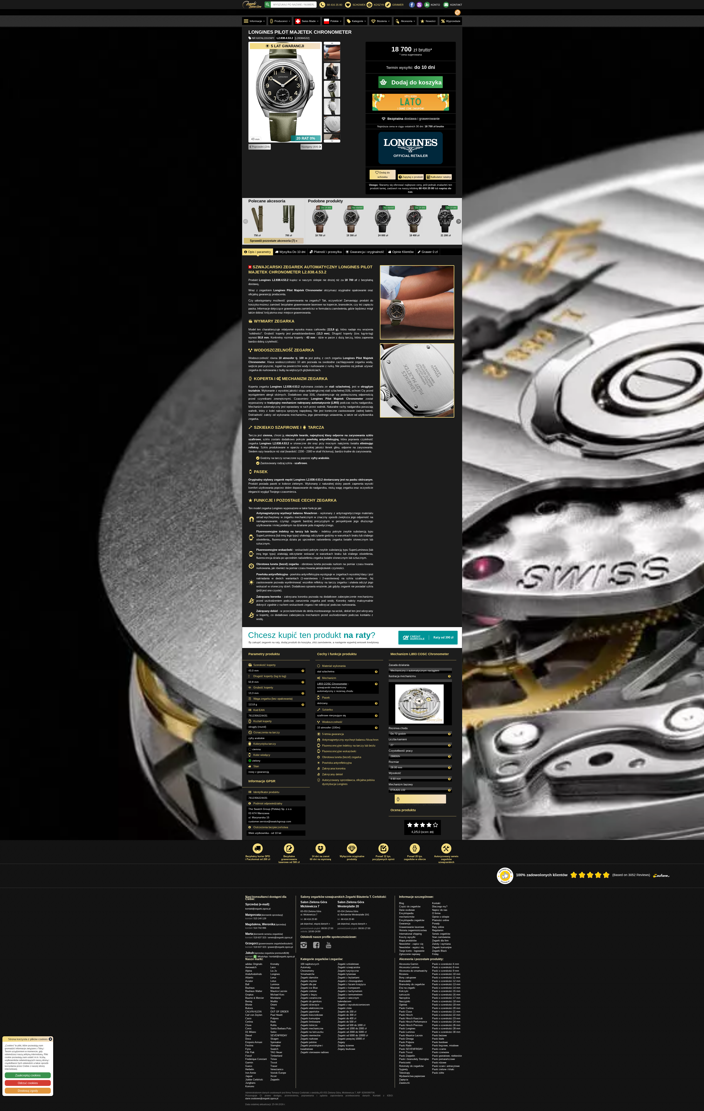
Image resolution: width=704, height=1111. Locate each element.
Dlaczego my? (439, 906)
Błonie (248, 1004)
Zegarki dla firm (440, 940)
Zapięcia (403, 1079)
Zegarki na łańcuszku (311, 1032)
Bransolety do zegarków (412, 984)
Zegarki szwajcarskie (349, 967)
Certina (249, 1021)
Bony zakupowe (407, 977)
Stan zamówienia (441, 937)
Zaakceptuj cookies (28, 1075)
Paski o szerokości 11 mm (446, 977)
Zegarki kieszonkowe (311, 1015)
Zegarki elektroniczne (311, 1008)
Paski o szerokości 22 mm (446, 1015)
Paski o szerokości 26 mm (446, 1025)
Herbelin (249, 1069)
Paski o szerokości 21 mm (446, 1011)
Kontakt (436, 903)
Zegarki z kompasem (349, 988)
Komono (249, 1086)
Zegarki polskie (308, 1042)
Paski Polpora (406, 1042)
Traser (273, 1066)
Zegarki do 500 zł (347, 1021)
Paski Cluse (405, 1011)
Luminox (274, 984)
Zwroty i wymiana (441, 944)
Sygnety (403, 1069)
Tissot (273, 1062)
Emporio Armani (253, 1042)
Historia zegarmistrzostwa (413, 930)
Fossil (248, 1055)
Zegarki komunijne (442, 947)
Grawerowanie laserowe (411, 927)
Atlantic (249, 977)
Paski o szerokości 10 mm (446, 974)
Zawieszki (404, 1083)
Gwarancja (404, 923)
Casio (248, 1018)
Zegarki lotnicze (308, 1025)
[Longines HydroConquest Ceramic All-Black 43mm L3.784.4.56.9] (445, 219)
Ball (247, 984)
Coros (248, 1028)
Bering (248, 1001)
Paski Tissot (405, 1052)
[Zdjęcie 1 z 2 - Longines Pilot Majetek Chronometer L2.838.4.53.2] (417, 302)
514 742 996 (260, 928)
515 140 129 (260, 918)
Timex (273, 1059)
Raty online (438, 927)
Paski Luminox (407, 1032)
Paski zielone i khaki (443, 1069)
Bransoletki (405, 981)
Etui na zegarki (407, 988)
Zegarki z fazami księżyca (352, 984)
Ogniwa (403, 1004)
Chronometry (307, 971)
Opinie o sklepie (440, 916)
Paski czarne (439, 1049)
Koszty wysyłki (407, 937)
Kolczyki (403, 991)
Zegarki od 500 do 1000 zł (351, 1025)
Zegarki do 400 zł (347, 1018)
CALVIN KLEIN (253, 1011)
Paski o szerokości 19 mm (446, 1004)
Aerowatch (250, 967)
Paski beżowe (439, 1035)
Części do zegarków (409, 906)
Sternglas (275, 1045)
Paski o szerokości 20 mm (446, 1008)
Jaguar (248, 1076)
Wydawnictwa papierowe (412, 1076)
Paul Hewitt (276, 1015)
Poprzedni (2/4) (260, 146)
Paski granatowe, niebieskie (447, 1055)
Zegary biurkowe (346, 1049)
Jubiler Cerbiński (254, 1079)
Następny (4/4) (310, 146)
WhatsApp (262, 956)
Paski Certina (406, 1008)
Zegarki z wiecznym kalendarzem (348, 999)
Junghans (250, 1083)
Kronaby (274, 964)
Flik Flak (249, 1052)
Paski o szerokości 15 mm (446, 991)
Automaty (305, 967)
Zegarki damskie (309, 977)
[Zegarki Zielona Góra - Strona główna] (252, 4)
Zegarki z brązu (308, 994)
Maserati (275, 988)
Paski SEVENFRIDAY (411, 1049)
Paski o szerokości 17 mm (446, 998)
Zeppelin (274, 1079)
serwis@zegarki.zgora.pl (280, 937)
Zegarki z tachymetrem (350, 991)
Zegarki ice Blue (309, 988)
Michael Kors (277, 994)
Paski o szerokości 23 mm (446, 1018)
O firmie (436, 913)
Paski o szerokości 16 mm (446, 994)
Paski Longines (407, 1028)
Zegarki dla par (308, 984)
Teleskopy (404, 1073)
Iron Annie (250, 1073)
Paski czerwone (440, 1052)
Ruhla (273, 1025)
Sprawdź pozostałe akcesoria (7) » (273, 240)
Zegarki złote (345, 1008)
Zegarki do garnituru (311, 1001)
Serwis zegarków (441, 934)
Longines (275, 974)
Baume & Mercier (254, 998)
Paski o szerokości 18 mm (446, 1001)
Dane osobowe (407, 910)
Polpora (274, 1018)
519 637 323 (260, 937)
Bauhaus (250, 988)
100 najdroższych (309, 964)
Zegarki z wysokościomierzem (354, 1004)
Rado (273, 1021)
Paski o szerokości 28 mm (446, 1028)
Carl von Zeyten (253, 1015)
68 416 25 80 (310, 919)
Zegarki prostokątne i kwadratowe (311, 1047)
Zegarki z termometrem (350, 994)
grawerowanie (429, 119)
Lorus (273, 977)
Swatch (274, 1049)
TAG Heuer (276, 1052)
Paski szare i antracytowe (446, 1066)
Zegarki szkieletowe (348, 964)
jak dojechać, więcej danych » (315, 924)
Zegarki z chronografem (350, 981)
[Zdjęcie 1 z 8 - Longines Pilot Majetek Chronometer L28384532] (285, 92)
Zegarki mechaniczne (311, 1028)
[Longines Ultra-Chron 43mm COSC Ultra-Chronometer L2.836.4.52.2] (414, 219)
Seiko (273, 1032)
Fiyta (248, 1049)
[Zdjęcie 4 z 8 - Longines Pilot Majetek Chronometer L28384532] (332, 60)
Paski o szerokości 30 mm (446, 1032)
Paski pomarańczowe (443, 1059)
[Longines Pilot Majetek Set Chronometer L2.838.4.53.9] (351, 219)
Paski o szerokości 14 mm (446, 988)
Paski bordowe (440, 1042)
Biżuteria (403, 974)
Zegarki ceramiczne (310, 998)
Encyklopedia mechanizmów (406, 915)
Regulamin (437, 930)
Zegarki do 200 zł (347, 1011)
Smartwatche (307, 974)
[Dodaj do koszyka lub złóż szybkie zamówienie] (410, 82)
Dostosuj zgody (28, 1090)
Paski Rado (405, 1045)
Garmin (249, 1062)
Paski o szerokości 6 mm (445, 964)
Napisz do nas (439, 910)
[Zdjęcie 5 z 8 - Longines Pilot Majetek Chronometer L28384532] (332, 78)
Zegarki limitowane (310, 1021)
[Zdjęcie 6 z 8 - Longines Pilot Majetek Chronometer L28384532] (332, 95)
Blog (401, 903)
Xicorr (273, 1076)
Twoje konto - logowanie (411, 951)
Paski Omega (406, 1038)
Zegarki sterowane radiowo (314, 1052)
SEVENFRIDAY (278, 1035)
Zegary (341, 1042)
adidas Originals (253, 964)
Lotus (273, 981)
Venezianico (276, 1069)
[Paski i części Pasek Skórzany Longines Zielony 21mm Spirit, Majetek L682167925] (288, 219)
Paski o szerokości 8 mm (445, 967)
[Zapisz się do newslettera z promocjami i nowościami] (458, 12)
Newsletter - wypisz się (411, 947)
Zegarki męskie (308, 981)
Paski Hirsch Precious (411, 1025)
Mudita (274, 1001)
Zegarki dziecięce (309, 1004)
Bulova (249, 1008)
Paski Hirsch (406, 1015)
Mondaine (275, 998)
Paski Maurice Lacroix (411, 1035)
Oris (272, 1008)
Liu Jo (273, 971)
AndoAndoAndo (253, 974)
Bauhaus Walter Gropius (253, 993)
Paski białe (438, 1038)
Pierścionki (405, 1062)
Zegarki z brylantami (348, 977)
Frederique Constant (256, 1059)
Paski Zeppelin (407, 1055)
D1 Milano (250, 1032)
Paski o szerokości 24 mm (446, 1021)
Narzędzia (404, 998)
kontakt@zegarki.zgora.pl (258, 909)
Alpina (248, 971)
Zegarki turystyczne (348, 971)
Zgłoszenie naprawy (409, 954)
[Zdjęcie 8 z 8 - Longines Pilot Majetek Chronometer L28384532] (332, 131)
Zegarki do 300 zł (347, 1015)
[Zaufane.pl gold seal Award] (505, 876)
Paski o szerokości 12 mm (446, 981)
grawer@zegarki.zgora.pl (280, 947)
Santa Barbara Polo (280, 1028)
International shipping (410, 934)
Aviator (249, 981)
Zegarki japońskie (309, 1011)
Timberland (276, 1055)
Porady (436, 923)
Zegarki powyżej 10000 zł (351, 1038)
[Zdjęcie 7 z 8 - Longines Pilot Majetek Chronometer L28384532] (332, 113)
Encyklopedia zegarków (411, 920)
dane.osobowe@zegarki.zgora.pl (261, 1098)
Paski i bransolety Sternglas (414, 1059)
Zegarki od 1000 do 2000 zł (352, 1028)
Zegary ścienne (346, 1045)
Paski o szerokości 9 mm (445, 971)
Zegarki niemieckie (310, 1035)
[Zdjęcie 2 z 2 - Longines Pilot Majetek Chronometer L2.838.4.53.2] (417, 380)
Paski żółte (438, 1073)
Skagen (274, 1038)
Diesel (248, 1035)
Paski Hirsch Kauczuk (411, 1018)
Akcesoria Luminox (409, 967)
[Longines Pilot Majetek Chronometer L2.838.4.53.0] (320, 219)
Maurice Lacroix (278, 991)
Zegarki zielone (308, 991)
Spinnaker (275, 1042)
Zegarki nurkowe (309, 1038)
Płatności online (440, 920)
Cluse (248, 1025)
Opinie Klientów (403, 252)
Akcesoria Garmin (408, 964)
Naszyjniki (404, 1001)
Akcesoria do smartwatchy (413, 971)
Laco (273, 967)
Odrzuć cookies (28, 1083)
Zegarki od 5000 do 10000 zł (353, 1035)
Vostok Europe (278, 1073)
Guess (248, 1066)
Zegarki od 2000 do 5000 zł (352, 1032)
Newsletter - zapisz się (411, 944)
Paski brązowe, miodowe (445, 1045)
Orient (273, 1004)
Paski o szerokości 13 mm (446, 984)
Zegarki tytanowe (347, 974)
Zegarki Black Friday (439, 952)
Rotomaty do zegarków (411, 1066)
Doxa (248, 1038)
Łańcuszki (404, 994)
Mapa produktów (408, 940)
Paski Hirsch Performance (413, 1021)
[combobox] (294, 4)
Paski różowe (439, 1062)
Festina (249, 1045)
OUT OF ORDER (279, 1011)
